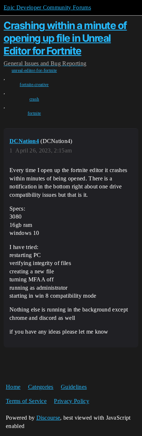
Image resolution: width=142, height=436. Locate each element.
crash (34, 99)
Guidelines (74, 387)
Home (13, 387)
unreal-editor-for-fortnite (34, 70)
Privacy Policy (71, 401)
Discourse (48, 418)
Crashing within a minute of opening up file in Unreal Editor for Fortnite (65, 38)
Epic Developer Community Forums (47, 7)
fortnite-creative (34, 84)
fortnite (34, 113)
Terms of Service (26, 401)
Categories (41, 387)
